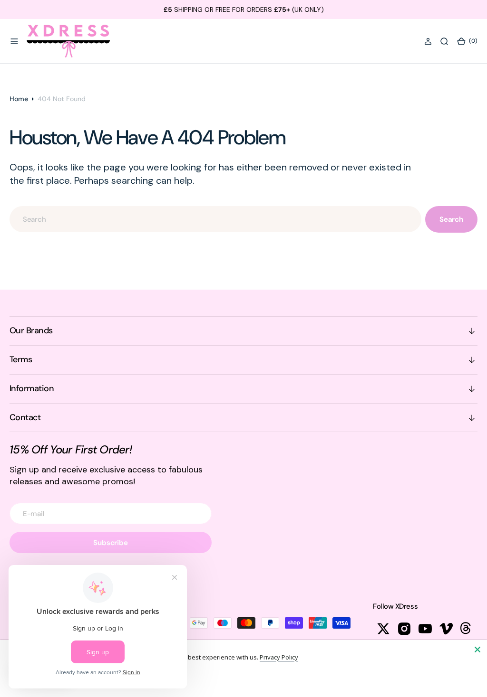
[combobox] (215, 219)
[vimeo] (446, 628)
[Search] (444, 41)
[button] (14, 41)
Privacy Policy (279, 657)
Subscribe (110, 542)
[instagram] (404, 628)
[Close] (477, 649)
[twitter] (383, 628)
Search (451, 219)
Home (19, 98)
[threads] (467, 628)
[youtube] (425, 628)
